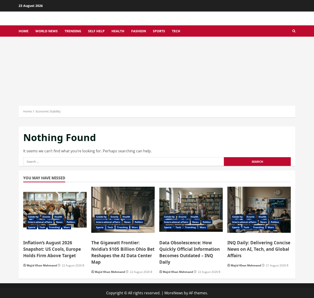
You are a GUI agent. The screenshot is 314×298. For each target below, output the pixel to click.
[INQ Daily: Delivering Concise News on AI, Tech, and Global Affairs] (259, 210)
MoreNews (173, 292)
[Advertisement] (157, 71)
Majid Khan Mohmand (42, 265)
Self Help (96, 31)
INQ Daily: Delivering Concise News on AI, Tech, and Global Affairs (258, 249)
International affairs (40, 222)
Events (47, 216)
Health (117, 31)
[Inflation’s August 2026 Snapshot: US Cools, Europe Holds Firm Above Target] (55, 210)
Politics (71, 222)
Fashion (138, 31)
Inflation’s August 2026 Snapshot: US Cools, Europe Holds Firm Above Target (52, 249)
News (59, 222)
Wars (67, 227)
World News (46, 31)
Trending (73, 31)
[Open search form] (293, 31)
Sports (159, 31)
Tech (176, 31)
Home (24, 31)
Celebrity (33, 216)
